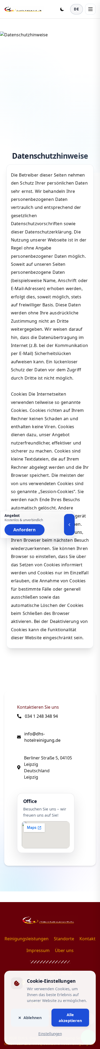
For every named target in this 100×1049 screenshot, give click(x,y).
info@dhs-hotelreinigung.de (42, 737)
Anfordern (24, 530)
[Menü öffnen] (90, 9)
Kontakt (87, 939)
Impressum (38, 950)
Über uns (64, 950)
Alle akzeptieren (70, 1017)
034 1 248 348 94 (41, 716)
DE (76, 8)
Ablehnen (32, 1017)
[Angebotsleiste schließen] (69, 524)
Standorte (64, 939)
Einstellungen (50, 1033)
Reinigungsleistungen (27, 939)
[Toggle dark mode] (62, 9)
